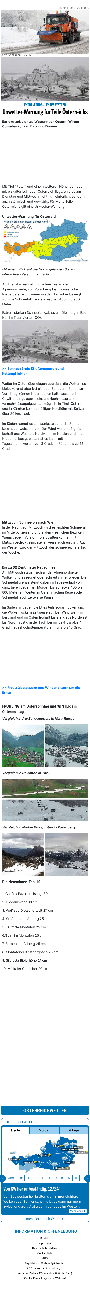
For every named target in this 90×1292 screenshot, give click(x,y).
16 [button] (62, 1178)
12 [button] (34, 1178)
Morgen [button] (44, 1130)
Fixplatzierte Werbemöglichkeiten (45, 1263)
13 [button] (41, 1178)
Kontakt (45, 1238)
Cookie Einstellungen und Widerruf (45, 1278)
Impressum (44, 1243)
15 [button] (55, 1178)
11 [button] (27, 1178)
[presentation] (3, 1178)
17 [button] (69, 1178)
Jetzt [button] (11, 1178)
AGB (45, 1258)
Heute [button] (15, 1130)
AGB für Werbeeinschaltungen (45, 1268)
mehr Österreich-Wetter (43, 1219)
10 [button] (21, 1178)
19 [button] (82, 1178)
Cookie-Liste (45, 1253)
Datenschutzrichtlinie (45, 1248)
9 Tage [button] (74, 1130)
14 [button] (48, 1178)
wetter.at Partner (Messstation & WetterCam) (45, 1273)
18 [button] (76, 1178)
